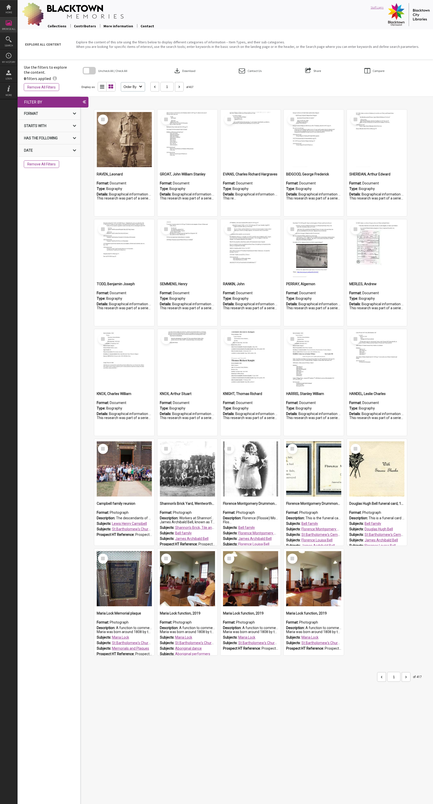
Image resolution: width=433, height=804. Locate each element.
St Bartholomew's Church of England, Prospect (149, 529)
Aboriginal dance (188, 648)
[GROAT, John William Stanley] (187, 139)
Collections (57, 26)
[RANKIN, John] (250, 249)
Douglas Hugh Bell (379, 529)
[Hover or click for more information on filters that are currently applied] (55, 78)
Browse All (9, 29)
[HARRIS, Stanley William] (313, 359)
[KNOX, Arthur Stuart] (187, 359)
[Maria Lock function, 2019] (187, 578)
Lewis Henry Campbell (129, 524)
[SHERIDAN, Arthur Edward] (376, 139)
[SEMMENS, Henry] (187, 249)
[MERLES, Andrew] (376, 249)
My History (8, 62)
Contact (147, 26)
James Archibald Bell (191, 539)
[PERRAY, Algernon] (313, 249)
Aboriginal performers (192, 654)
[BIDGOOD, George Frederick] (313, 139)
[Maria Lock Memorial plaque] (124, 578)
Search (9, 45)
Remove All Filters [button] (41, 87)
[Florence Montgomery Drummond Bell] (250, 468)
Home (9, 12)
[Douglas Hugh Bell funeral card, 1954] (376, 468)
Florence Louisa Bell (253, 544)
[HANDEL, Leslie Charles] (376, 359)
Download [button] (184, 70)
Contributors (85, 26)
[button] (250, 71)
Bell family (183, 533)
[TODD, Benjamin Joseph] (124, 249)
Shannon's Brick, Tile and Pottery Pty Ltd (206, 528)
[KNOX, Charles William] (124, 359)
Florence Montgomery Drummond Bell (268, 533)
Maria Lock (120, 637)
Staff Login (377, 7)
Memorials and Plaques (130, 648)
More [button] (9, 95)
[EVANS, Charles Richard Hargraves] (250, 139)
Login (9, 78)
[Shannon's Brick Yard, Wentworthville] (187, 468)
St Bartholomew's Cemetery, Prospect (331, 535)
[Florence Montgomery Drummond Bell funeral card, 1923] (313, 468)
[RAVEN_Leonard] (124, 139)
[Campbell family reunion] (124, 468)
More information (118, 26)
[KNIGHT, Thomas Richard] (250, 359)
